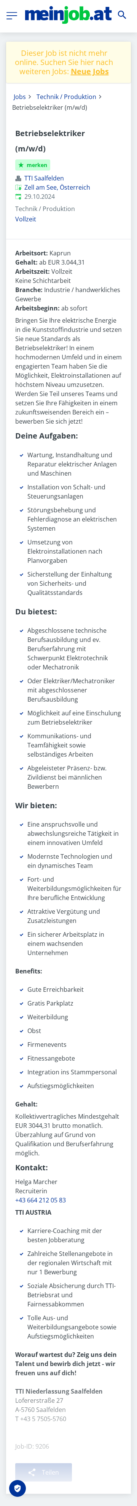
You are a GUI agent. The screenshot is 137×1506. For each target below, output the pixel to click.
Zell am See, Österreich (57, 187)
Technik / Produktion (66, 97)
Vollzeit (25, 219)
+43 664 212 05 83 (40, 1200)
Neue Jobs (90, 71)
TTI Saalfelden (44, 178)
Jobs (20, 97)
